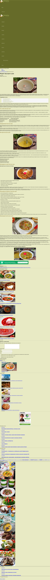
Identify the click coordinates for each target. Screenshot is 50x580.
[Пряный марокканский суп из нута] (7, 313)
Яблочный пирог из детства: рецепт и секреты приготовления (10, 410)
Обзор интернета (5, 60)
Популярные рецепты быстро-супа (8, 101)
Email (1, 351)
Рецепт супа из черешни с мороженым (7, 326)
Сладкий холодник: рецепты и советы (7, 338)
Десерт (3, 47)
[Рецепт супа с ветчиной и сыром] (7, 522)
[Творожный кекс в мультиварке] (7, 539)
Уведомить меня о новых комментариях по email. (8, 355)
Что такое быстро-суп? (6, 98)
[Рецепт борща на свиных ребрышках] (7, 290)
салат (40, 459)
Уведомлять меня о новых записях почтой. (7, 357)
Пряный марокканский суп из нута (6, 315)
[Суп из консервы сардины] (7, 278)
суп (0, 460)
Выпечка (3, 43)
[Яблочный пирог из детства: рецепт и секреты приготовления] (6, 409)
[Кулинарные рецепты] (4, 2)
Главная (1, 71)
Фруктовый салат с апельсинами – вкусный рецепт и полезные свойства (12, 395)
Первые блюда (5, 71)
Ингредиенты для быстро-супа (7, 100)
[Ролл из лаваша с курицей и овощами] (7, 548)
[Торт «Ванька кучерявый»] (7, 565)
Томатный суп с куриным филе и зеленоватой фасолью (10, 303)
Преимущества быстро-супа (7, 102)
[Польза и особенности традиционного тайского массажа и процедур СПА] (6, 387)
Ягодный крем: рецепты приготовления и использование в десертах (11, 402)
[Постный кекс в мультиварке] (7, 513)
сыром (3, 460)
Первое (3, 26)
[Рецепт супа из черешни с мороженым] (7, 325)
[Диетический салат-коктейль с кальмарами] (7, 487)
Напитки (3, 51)
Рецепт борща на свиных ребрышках (7, 291)
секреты (46, 459)
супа (5, 265)
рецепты (36, 459)
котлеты (9, 459)
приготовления (25, 459)
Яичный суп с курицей (5, 371)
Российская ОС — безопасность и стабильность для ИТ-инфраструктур (12, 380)
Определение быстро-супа (7, 99)
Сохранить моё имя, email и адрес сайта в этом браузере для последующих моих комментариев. (15, 354)
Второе (3, 30)
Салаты (3, 34)
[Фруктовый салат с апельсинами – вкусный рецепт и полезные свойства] (6, 394)
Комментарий (2, 348)
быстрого (1, 265)
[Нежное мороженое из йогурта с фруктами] (7, 470)
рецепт (4, 265)
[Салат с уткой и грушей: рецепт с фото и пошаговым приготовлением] (7, 496)
